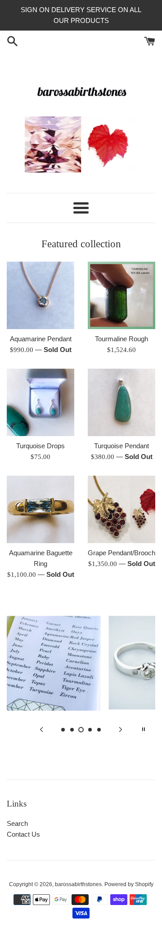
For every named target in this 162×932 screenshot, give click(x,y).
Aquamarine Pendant (41, 339)
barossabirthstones (78, 884)
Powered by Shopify (128, 884)
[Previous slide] (41, 729)
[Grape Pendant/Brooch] (121, 509)
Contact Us (23, 834)
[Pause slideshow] (143, 729)
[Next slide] (120, 729)
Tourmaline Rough (121, 339)
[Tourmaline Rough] (121, 295)
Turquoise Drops (40, 446)
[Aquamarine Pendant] (40, 295)
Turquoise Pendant (121, 446)
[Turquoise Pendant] (121, 402)
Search (17, 823)
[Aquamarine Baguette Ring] (40, 509)
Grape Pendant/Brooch (121, 553)
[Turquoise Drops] (40, 402)
